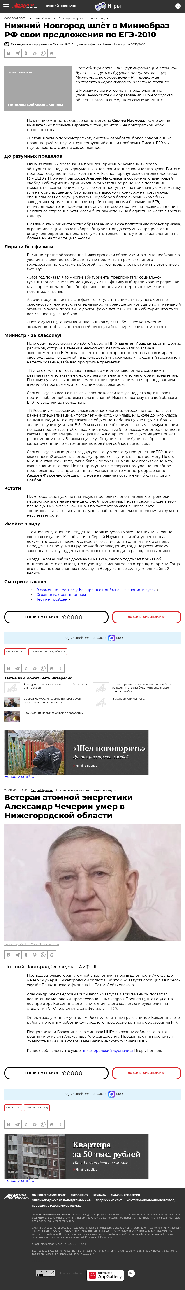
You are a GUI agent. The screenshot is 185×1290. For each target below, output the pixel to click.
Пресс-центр (79, 1195)
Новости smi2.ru (19, 777)
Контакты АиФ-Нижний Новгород (150, 1200)
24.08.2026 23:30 (15, 790)
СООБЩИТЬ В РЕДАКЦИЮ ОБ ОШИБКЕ (56, 1205)
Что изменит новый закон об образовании (53, 713)
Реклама (99, 1195)
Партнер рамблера (71, 1273)
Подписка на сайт (109, 1200)
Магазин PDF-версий (125, 1195)
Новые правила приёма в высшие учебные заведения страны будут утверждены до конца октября (142, 687)
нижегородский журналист (107, 1051)
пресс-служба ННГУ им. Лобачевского (31, 944)
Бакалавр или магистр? (129, 698)
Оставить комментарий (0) (146, 617)
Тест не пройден (51, 599)
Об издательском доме (49, 1195)
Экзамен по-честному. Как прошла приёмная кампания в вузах (95, 590)
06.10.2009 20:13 (15, 18)
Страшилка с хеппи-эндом (61, 594)
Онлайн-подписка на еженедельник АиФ (61, 1200)
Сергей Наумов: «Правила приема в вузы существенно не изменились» (52, 700)
